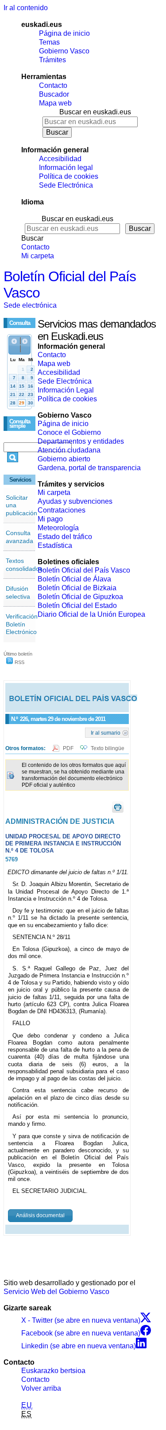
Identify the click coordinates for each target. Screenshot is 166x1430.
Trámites (52, 60)
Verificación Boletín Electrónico (22, 624)
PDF (69, 748)
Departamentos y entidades (81, 441)
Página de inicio (64, 33)
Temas (49, 42)
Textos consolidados (24, 564)
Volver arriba (41, 1388)
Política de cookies (68, 176)
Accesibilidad (60, 158)
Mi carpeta (37, 256)
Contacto (53, 85)
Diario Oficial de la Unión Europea (91, 614)
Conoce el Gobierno (69, 432)
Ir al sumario (105, 732)
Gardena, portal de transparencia (89, 468)
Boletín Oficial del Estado (77, 605)
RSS (18, 662)
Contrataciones (61, 510)
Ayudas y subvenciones (75, 501)
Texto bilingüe (107, 748)
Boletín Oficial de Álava (74, 579)
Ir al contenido (26, 7)
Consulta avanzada (19, 536)
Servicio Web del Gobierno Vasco (56, 1291)
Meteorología (58, 528)
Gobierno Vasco (64, 51)
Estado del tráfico (65, 536)
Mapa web (55, 103)
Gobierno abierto (64, 459)
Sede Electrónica (66, 185)
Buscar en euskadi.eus (95, 112)
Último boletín (18, 654)
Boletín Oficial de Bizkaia (77, 588)
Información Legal (66, 390)
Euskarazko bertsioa (53, 1370)
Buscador (54, 94)
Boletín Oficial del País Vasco (84, 570)
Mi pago (50, 519)
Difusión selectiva (18, 592)
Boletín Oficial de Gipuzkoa (80, 596)
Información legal (66, 167)
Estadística (55, 545)
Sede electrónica (30, 305)
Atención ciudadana (69, 450)
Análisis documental (40, 1215)
